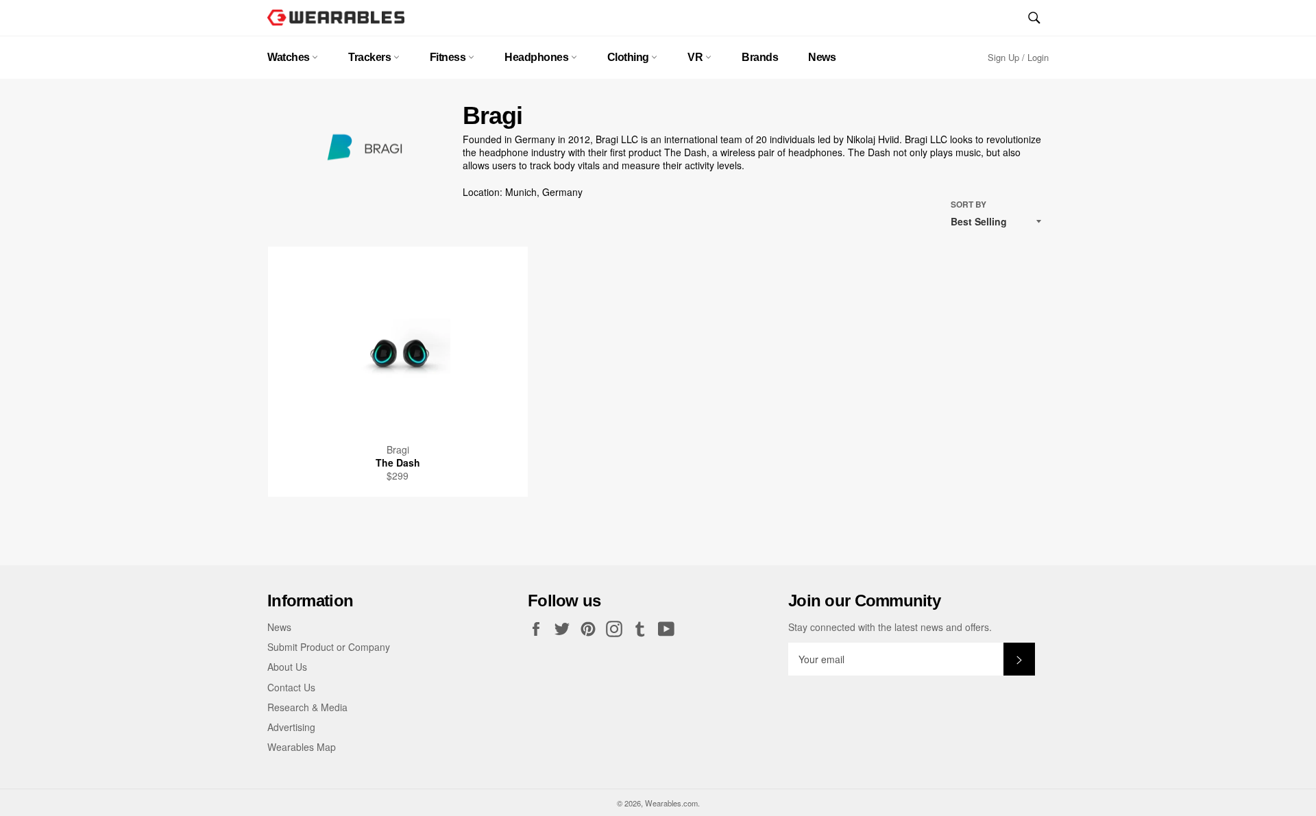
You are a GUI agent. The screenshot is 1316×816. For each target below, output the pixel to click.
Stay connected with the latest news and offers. (890, 627)
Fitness (449, 57)
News (822, 57)
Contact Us (291, 687)
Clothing (629, 57)
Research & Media (307, 707)
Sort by (968, 204)
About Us (287, 666)
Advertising (291, 727)
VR (696, 57)
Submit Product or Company (328, 647)
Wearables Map (301, 747)
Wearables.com (671, 803)
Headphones (537, 57)
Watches (289, 57)
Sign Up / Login (1018, 57)
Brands (760, 57)
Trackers (370, 57)
